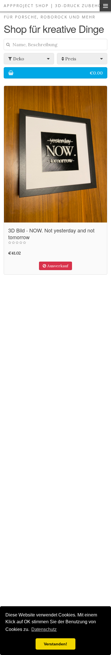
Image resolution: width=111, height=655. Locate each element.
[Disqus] (55, 381)
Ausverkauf (57, 265)
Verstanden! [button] (55, 644)
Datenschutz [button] (44, 629)
